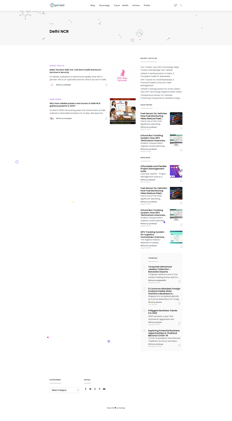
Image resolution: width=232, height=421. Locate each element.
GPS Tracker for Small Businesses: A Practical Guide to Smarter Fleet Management (157, 82)
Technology (104, 5)
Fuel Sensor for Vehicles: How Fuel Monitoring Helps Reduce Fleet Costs (154, 115)
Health (125, 5)
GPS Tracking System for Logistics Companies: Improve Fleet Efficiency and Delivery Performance (153, 234)
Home (52, 24)
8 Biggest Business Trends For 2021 (162, 311)
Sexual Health (57, 66)
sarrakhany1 (152, 127)
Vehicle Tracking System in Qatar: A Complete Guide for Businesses (157, 75)
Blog (93, 5)
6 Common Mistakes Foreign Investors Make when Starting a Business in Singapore (164, 290)
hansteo (159, 302)
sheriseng (159, 344)
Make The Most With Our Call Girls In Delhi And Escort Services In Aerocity (75, 71)
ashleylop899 (161, 280)
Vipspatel (151, 180)
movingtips (68, 118)
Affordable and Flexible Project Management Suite (154, 168)
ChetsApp (121, 408)
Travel (117, 5)
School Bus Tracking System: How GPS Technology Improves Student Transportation (154, 137)
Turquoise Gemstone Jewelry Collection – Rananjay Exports (160, 268)
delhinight (67, 85)
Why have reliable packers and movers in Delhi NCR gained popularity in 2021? (75, 104)
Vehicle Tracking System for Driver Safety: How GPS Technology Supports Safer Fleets (161, 90)
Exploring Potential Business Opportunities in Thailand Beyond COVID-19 (164, 332)
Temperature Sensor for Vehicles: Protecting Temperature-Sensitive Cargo (160, 96)
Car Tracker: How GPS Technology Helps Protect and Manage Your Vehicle (160, 68)
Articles (136, 5)
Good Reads (55, 99)
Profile (147, 5)
